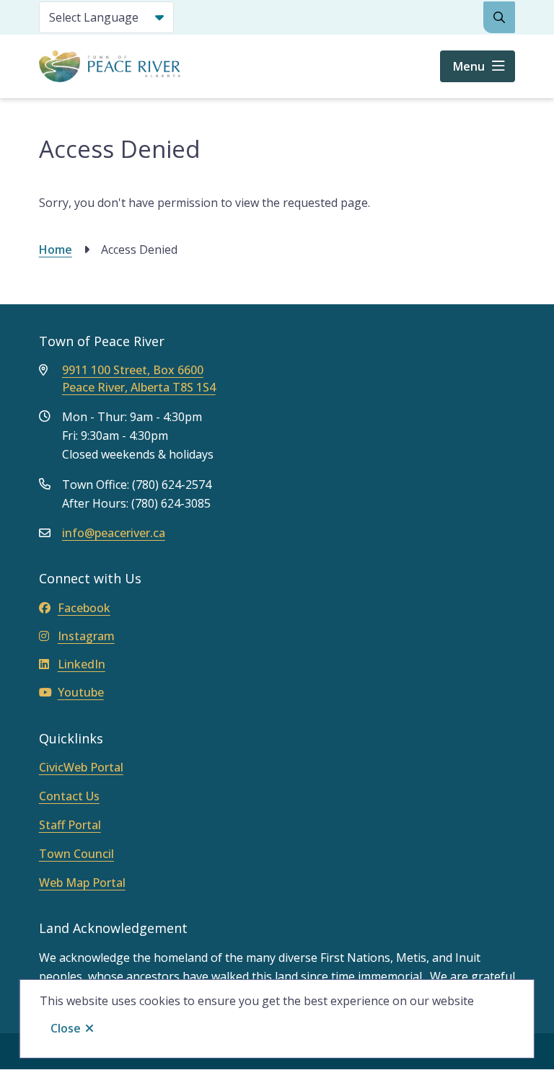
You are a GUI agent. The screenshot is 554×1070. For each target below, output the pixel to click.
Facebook (84, 608)
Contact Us (69, 796)
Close (65, 1028)
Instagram (86, 636)
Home (55, 249)
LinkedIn (81, 664)
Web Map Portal (82, 882)
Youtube (81, 692)
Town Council (76, 854)
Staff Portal (70, 825)
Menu (469, 66)
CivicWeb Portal (81, 767)
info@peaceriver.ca (113, 533)
